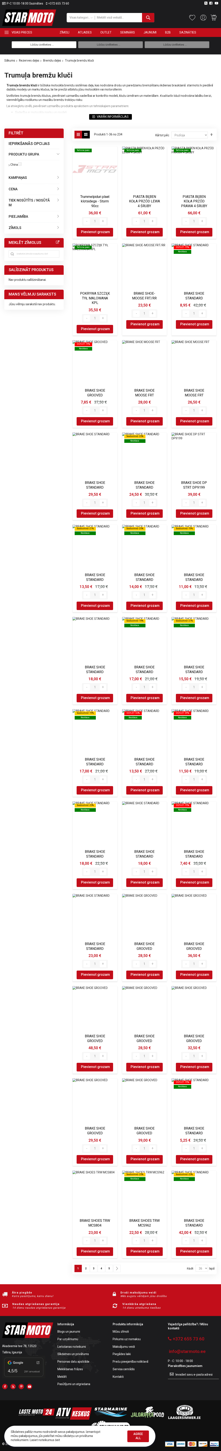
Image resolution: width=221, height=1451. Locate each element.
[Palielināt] (103, 221)
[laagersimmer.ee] (184, 1419)
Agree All (138, 1436)
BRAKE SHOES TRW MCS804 (95, 1223)
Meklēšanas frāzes (70, 1369)
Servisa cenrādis (124, 1369)
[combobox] (125, 17)
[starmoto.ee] (29, 18)
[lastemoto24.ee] (37, 1419)
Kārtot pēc (162, 135)
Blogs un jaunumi (68, 1332)
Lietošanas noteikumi (71, 1347)
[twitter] (13, 1386)
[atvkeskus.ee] (73, 1419)
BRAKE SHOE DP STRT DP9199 (194, 485)
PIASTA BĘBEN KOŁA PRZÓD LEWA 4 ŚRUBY (144, 201)
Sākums (9, 60)
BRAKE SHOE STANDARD (194, 296)
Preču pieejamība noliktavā (130, 1362)
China (16, 164)
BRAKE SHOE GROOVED (95, 393)
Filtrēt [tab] (16, 133)
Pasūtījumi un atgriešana (73, 1384)
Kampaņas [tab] (18, 177)
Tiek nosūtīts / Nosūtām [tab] (29, 203)
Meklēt (62, 1377)
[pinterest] (21, 1386)
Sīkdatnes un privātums (73, 1354)
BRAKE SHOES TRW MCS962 (144, 1223)
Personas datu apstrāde (73, 1362)
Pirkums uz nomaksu (127, 1339)
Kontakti (118, 1377)
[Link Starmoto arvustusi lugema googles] (23, 1377)
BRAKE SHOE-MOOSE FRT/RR (144, 296)
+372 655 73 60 (58, 4)
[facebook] (5, 1386)
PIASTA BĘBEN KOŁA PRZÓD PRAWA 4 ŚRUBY (194, 201)
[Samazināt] (87, 221)
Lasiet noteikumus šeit (45, 1440)
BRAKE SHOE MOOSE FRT (144, 393)
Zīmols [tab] (15, 227)
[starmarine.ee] (110, 1419)
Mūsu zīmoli (121, 1332)
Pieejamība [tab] (18, 216)
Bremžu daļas (52, 60)
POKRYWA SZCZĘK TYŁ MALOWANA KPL (95, 298)
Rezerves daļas (29, 60)
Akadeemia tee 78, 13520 (19, 1346)
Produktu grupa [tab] (24, 154)
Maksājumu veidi (124, 1347)
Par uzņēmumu (67, 1339)
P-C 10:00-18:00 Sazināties (25, 4)
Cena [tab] (13, 189)
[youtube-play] (29, 1386)
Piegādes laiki (122, 1354)
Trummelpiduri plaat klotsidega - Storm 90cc (94, 201)
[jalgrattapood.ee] (147, 1419)
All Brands (57, 242)
